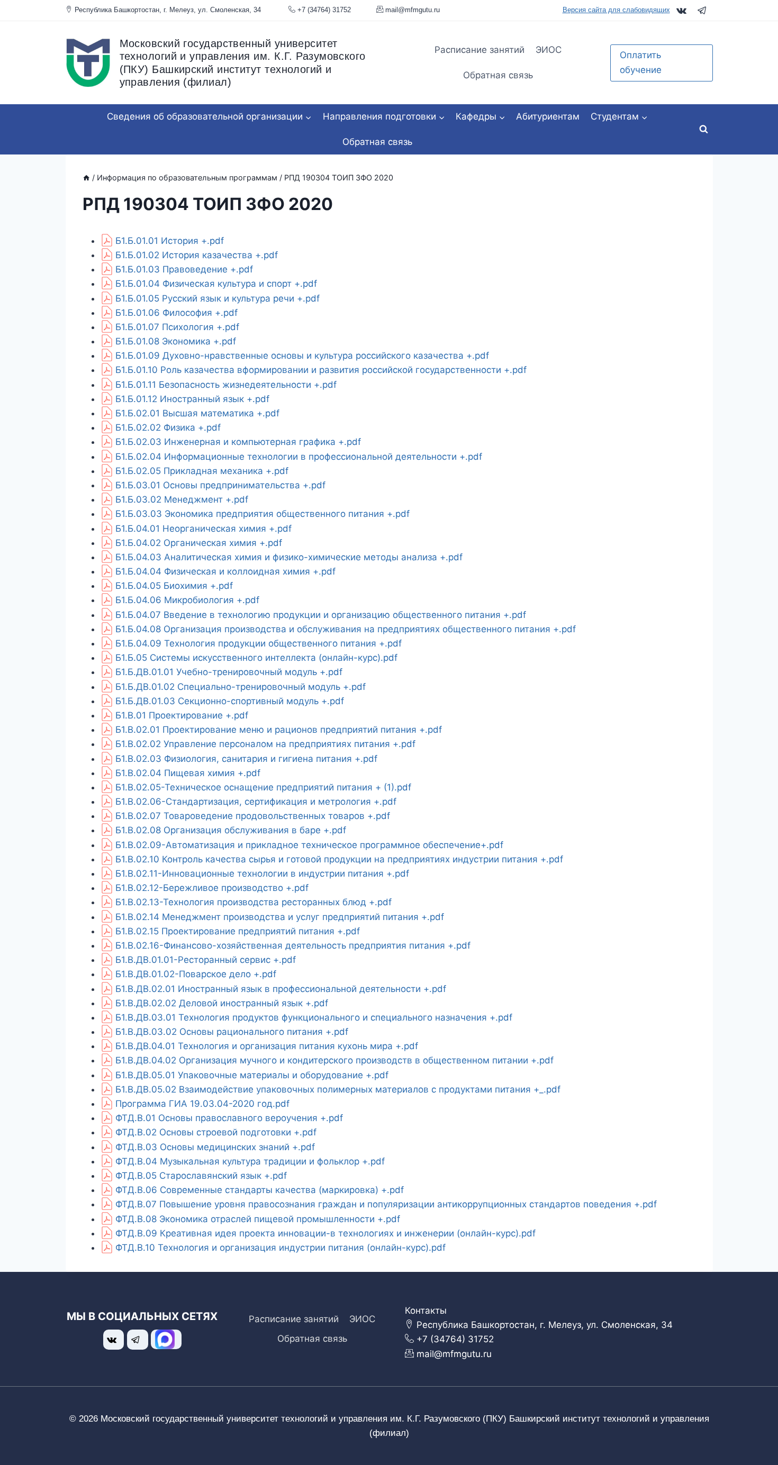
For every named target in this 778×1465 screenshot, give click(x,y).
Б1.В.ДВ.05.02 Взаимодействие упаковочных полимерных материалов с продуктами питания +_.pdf (337, 1089)
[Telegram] (702, 10)
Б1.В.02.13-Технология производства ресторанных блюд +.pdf (253, 902)
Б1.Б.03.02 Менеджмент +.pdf (181, 499)
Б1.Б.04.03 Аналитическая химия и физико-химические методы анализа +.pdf (289, 557)
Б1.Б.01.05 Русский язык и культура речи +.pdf (217, 298)
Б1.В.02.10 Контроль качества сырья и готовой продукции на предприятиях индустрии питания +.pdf (339, 859)
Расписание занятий (479, 49)
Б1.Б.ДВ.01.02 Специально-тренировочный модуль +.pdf (240, 686)
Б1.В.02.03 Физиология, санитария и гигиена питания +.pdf (246, 758)
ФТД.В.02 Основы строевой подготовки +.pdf (215, 1132)
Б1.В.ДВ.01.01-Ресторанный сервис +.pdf (205, 959)
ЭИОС (549, 49)
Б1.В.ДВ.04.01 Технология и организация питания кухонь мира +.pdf (266, 1046)
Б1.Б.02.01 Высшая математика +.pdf (197, 413)
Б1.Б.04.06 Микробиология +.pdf (187, 600)
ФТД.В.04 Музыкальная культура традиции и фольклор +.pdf (250, 1161)
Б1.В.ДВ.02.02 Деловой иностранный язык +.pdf (221, 1003)
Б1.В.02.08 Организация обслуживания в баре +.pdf (230, 830)
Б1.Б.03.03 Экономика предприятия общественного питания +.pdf (262, 513)
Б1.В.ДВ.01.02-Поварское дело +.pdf (195, 974)
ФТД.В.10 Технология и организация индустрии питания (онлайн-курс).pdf (280, 1247)
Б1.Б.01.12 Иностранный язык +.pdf (192, 399)
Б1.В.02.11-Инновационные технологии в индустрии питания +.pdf (262, 873)
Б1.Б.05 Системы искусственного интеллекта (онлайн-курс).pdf (256, 657)
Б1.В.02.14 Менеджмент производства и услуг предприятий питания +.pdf (279, 917)
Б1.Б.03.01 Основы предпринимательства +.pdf (220, 485)
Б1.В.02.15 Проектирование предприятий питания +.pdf (237, 931)
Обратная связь (498, 75)
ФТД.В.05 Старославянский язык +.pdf (201, 1175)
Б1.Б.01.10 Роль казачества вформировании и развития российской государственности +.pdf (321, 370)
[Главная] (86, 177)
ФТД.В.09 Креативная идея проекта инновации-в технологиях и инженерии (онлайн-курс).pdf (325, 1233)
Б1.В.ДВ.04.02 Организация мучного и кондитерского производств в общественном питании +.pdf (334, 1060)
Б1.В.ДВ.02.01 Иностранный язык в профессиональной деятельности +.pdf (280, 989)
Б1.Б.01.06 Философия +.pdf (176, 312)
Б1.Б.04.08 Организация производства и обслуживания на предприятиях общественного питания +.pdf (345, 629)
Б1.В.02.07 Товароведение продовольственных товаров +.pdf (252, 816)
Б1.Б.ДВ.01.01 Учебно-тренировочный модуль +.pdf (228, 672)
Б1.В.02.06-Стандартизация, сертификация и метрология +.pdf (255, 801)
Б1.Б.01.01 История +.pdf (169, 240)
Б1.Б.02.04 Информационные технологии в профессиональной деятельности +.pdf (298, 456)
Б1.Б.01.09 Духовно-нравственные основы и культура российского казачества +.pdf (302, 355)
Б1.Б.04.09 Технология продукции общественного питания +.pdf (258, 643)
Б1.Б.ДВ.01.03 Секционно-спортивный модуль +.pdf (229, 701)
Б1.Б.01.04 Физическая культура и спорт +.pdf (216, 283)
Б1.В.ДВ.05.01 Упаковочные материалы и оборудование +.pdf (251, 1075)
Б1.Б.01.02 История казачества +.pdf (196, 255)
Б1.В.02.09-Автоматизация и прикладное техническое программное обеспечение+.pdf (309, 845)
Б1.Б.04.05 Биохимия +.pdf (174, 585)
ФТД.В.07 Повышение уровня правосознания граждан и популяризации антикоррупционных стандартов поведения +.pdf (386, 1204)
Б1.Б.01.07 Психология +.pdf (177, 327)
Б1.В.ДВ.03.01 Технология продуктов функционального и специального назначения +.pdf (313, 1017)
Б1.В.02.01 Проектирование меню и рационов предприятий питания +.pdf (278, 729)
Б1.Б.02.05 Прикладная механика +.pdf (201, 471)
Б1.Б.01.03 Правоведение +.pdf (184, 269)
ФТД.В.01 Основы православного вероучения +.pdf (229, 1118)
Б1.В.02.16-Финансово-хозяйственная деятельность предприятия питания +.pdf (293, 945)
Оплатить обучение (641, 62)
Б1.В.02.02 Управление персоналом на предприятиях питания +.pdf (265, 744)
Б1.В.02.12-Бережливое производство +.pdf (212, 887)
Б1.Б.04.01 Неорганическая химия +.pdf (203, 528)
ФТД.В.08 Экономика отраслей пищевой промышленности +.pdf (257, 1219)
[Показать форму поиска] (704, 130)
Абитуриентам (548, 116)
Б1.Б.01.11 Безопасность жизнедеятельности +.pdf (226, 384)
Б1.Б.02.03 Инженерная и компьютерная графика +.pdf (238, 441)
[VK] (681, 10)
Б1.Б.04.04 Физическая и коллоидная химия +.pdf (225, 571)
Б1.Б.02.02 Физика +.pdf (168, 427)
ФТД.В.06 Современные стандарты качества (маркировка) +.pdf (259, 1190)
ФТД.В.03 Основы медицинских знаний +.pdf (215, 1147)
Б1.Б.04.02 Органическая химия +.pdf (198, 543)
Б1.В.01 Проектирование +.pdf (181, 715)
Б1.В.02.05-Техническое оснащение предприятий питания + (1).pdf (263, 787)
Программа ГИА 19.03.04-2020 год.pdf (202, 1103)
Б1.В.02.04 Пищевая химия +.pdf (187, 773)
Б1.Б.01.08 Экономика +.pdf (175, 341)
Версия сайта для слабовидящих (616, 10)
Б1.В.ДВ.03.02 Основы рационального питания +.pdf (231, 1031)
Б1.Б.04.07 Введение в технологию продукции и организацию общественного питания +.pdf (320, 614)
